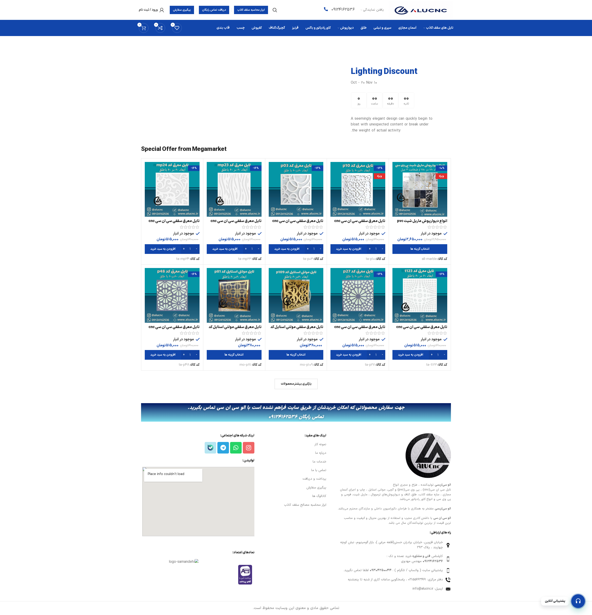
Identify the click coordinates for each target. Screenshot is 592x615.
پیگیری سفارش (182, 10)
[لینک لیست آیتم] (394, 545)
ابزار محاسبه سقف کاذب (251, 10)
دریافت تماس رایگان (214, 10)
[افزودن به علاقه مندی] (396, 190)
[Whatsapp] (236, 448)
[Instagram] (248, 448)
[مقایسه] (396, 169)
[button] (357, 249)
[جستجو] (274, 10)
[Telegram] (223, 448)
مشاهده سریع (396, 180)
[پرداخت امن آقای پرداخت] (246, 574)
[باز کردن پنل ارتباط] (578, 601)
